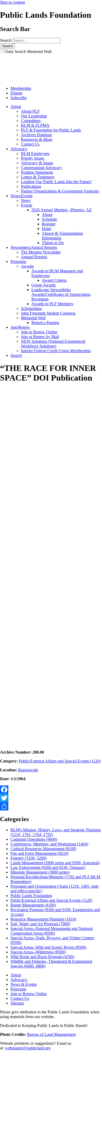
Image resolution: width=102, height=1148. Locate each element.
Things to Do (53, 243)
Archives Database (36, 135)
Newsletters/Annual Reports (33, 247)
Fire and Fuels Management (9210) (39, 853)
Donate (16, 93)
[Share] (51, 806)
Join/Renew (20, 327)
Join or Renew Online (39, 332)
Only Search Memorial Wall (28, 51)
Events (26, 205)
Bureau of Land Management (51, 1034)
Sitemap (17, 1003)
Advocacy (18, 149)
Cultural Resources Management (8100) (43, 848)
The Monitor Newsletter (41, 252)
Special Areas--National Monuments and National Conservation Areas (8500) (51, 930)
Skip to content (12, 2)
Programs (18, 261)
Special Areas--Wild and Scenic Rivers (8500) (48, 947)
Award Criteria (54, 280)
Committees (31, 120)
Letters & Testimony (38, 177)
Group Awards (43, 285)
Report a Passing (45, 322)
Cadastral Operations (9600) (33, 839)
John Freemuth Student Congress (48, 313)
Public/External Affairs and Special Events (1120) (60, 761)
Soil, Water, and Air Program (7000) (40, 924)
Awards (27, 266)
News (26, 200)
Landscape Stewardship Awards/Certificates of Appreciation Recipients (60, 294)
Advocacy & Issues (37, 163)
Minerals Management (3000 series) (40, 872)
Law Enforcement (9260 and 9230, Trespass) (47, 867)
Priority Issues (32, 158)
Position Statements (37, 172)
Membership (20, 88)
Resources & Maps (36, 139)
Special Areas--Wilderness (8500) (38, 952)
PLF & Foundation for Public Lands (51, 130)
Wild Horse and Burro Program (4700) (42, 956)
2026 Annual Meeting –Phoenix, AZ (61, 210)
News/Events (21, 196)
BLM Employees (35, 153)
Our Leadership (34, 116)
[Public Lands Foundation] (22, 79)
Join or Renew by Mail (40, 336)
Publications (31, 186)
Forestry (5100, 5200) (28, 858)
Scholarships (31, 308)
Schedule (49, 219)
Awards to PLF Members (52, 304)
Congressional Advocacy (41, 167)
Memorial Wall (33, 318)
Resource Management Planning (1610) (43, 919)
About (15, 106)
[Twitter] (51, 798)
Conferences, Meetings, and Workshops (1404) (49, 844)
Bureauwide (28, 770)
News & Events (23, 984)
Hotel (46, 228)
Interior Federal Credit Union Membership (56, 350)
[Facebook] (51, 789)
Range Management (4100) (33, 905)
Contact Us (30, 144)
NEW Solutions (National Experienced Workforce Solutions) (53, 343)
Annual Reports (34, 257)
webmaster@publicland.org (27, 1048)
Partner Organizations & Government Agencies (60, 191)
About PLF (30, 111)
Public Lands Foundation (31, 895)
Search (5, 40)
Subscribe (18, 97)
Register (48, 224)
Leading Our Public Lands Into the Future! (56, 181)
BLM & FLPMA (35, 125)
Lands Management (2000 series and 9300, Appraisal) (55, 863)
